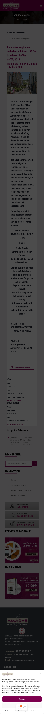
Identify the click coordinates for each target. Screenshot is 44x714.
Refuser (22, 706)
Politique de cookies (11, 711)
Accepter (22, 699)
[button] (40, 674)
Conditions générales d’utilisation (28, 711)
